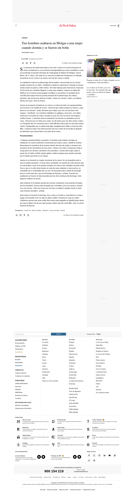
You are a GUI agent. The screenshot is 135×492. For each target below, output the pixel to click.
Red (97, 357)
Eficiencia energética (22, 405)
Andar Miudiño (74, 403)
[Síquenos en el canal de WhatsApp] (89, 460)
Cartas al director (20, 373)
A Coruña (45, 342)
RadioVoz (63, 477)
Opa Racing (73, 397)
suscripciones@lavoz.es (81, 471)
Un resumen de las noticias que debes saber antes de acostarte (69, 421)
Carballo (45, 354)
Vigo (43, 378)
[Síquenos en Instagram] (99, 455)
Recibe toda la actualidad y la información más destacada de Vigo (70, 444)
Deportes (72, 360)
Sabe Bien (99, 345)
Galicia (71, 345)
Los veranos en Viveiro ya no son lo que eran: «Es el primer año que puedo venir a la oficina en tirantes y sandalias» (99, 91)
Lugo (43, 366)
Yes (97, 386)
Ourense (45, 369)
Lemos (44, 363)
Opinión (71, 357)
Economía (72, 348)
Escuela (98, 389)
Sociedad (72, 363)
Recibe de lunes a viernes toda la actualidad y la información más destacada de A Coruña (70, 437)
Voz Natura (81, 477)
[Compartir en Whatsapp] (23, 63)
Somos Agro (73, 372)
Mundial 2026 (73, 388)
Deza (44, 357)
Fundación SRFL (47, 477)
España (71, 351)
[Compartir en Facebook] (30, 63)
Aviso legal (42, 489)
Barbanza (45, 351)
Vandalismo (45, 210)
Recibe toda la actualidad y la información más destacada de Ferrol (105, 437)
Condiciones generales (75, 489)
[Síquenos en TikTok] (115, 455)
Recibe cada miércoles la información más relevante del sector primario (69, 429)
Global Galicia (100, 348)
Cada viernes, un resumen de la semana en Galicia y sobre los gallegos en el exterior (35, 437)
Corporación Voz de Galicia (36, 477)
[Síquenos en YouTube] (109, 455)
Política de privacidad (52, 489)
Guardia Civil (27, 210)
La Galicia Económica (76, 381)
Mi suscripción (20, 343)
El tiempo (72, 384)
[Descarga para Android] (43, 457)
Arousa (44, 348)
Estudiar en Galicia (102, 351)
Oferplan (18, 389)
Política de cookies (63, 489)
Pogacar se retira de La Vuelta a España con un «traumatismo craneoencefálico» (103, 81)
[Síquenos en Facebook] (89, 455)
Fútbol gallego (73, 409)
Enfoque (98, 366)
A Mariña (45, 345)
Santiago (45, 375)
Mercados (99, 381)
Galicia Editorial (101, 477)
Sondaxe (69, 477)
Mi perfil (17, 359)
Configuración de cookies (89, 489)
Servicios (18, 386)
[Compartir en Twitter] (34, 63)
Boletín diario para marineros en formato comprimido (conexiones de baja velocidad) (104, 429)
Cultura (71, 366)
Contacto (18, 398)
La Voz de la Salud (102, 342)
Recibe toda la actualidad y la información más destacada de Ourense (105, 444)
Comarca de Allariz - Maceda (57, 210)
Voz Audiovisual (56, 477)
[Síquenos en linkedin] (104, 455)
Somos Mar (72, 375)
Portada (71, 342)
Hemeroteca (19, 349)
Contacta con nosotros (22, 376)
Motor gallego (73, 412)
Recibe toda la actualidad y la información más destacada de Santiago (35, 444)
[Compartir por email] (26, 63)
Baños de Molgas (36, 210)
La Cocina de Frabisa (103, 354)
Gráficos (71, 369)
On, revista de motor (102, 392)
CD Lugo (72, 400)
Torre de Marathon (75, 391)
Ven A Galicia (100, 363)
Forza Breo (72, 406)
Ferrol (44, 360)
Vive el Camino (101, 369)
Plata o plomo (100, 360)
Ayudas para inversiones (23, 408)
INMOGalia (18, 392)
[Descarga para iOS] (39, 457)
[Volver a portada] (67, 25)
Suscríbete (19, 352)
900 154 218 (54, 471)
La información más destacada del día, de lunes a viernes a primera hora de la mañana (35, 421)
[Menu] (16, 25)
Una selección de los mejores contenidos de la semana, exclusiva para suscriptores (104, 421)
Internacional (73, 354)
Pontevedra (46, 372)
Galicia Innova (100, 375)
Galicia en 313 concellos (50, 381)
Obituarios (72, 378)
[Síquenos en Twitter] (94, 455)
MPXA (95, 477)
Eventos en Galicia (21, 395)
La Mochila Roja (101, 372)
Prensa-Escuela (88, 477)
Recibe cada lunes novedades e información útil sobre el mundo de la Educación (35, 429)
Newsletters (19, 362)
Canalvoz (75, 477)
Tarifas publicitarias (21, 383)
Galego (99, 334)
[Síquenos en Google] (94, 460)
